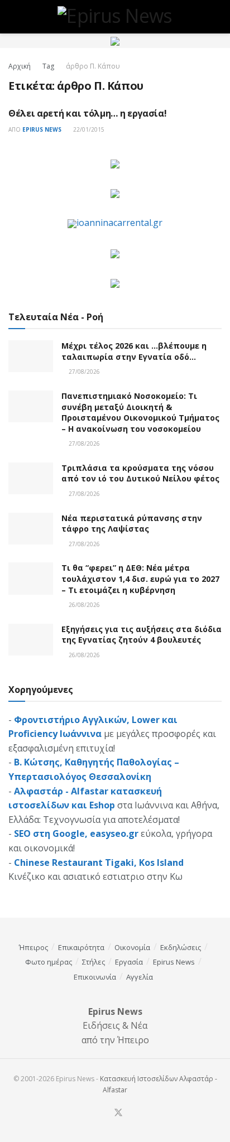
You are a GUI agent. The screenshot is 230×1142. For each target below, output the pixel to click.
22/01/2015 (87, 129)
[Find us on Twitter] (118, 1113)
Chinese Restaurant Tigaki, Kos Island (99, 862)
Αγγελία (139, 977)
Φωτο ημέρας (48, 962)
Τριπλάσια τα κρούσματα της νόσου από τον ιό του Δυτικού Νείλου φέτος (140, 473)
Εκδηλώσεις (180, 947)
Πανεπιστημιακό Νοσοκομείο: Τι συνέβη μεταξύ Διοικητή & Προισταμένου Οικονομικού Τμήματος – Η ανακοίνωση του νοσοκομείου (140, 412)
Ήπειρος (33, 947)
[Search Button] (217, 16)
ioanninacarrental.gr (119, 222)
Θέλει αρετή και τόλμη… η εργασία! (87, 113)
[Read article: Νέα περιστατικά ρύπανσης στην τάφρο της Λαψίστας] (30, 529)
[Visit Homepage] (115, 16)
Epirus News (41, 129)
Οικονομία (132, 947)
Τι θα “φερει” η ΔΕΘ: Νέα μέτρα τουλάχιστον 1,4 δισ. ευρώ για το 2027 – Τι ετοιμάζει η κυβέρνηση (140, 578)
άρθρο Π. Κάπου (93, 66)
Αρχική (19, 66)
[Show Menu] (13, 16)
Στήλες (93, 962)
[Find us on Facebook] (104, 1113)
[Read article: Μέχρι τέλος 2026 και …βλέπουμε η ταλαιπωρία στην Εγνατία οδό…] (30, 356)
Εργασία (129, 962)
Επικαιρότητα (81, 947)
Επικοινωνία (95, 977)
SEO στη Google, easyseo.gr (76, 833)
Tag (48, 66)
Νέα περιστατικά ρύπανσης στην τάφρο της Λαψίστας (131, 523)
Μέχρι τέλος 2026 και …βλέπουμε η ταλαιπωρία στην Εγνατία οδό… (134, 351)
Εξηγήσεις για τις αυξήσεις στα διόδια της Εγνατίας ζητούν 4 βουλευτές (141, 634)
